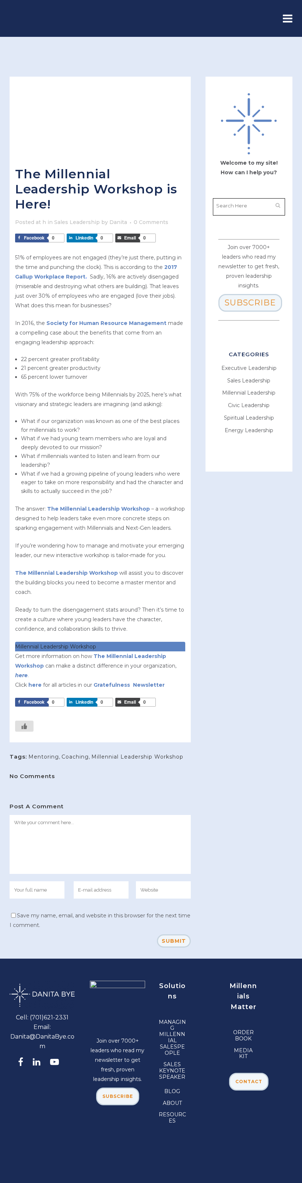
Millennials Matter (243, 996)
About (172, 1103)
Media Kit (243, 1053)
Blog (172, 1091)
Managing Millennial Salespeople (172, 1037)
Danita (118, 222)
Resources (172, 1117)
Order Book (243, 1035)
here (35, 685)
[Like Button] (24, 726)
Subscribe (250, 303)
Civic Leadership (249, 405)
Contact (248, 1081)
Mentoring (43, 756)
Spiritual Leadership (249, 417)
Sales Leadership (77, 222)
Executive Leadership (249, 368)
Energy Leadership (249, 430)
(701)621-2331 (49, 1017)
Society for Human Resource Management (107, 323)
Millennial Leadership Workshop (137, 756)
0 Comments (151, 222)
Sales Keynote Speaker (172, 1070)
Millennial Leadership (248, 392)
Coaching (75, 756)
